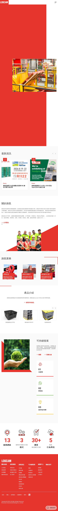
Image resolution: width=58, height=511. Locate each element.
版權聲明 (19, 494)
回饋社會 (30, 477)
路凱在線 (21, 488)
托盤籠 (20, 472)
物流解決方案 (13, 472)
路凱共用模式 (13, 470)
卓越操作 (30, 470)
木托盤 (20, 468)
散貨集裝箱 (21, 484)
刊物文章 (40, 472)
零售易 (20, 479)
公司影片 (40, 474)
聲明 (25, 494)
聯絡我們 (48, 464)
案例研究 (40, 470)
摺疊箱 (20, 481)
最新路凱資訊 (5, 474)
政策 (3, 494)
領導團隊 (4, 472)
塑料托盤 (21, 470)
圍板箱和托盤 (22, 474)
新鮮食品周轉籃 (22, 477)
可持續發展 (31, 464)
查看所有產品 (30, 302)
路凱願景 (4, 470)
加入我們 (12, 474)
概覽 (29, 468)
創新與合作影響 (32, 474)
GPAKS (20, 486)
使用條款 (13, 494)
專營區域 (12, 467)
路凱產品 (21, 464)
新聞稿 (39, 467)
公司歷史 (4, 467)
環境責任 (30, 472)
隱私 (7, 494)
